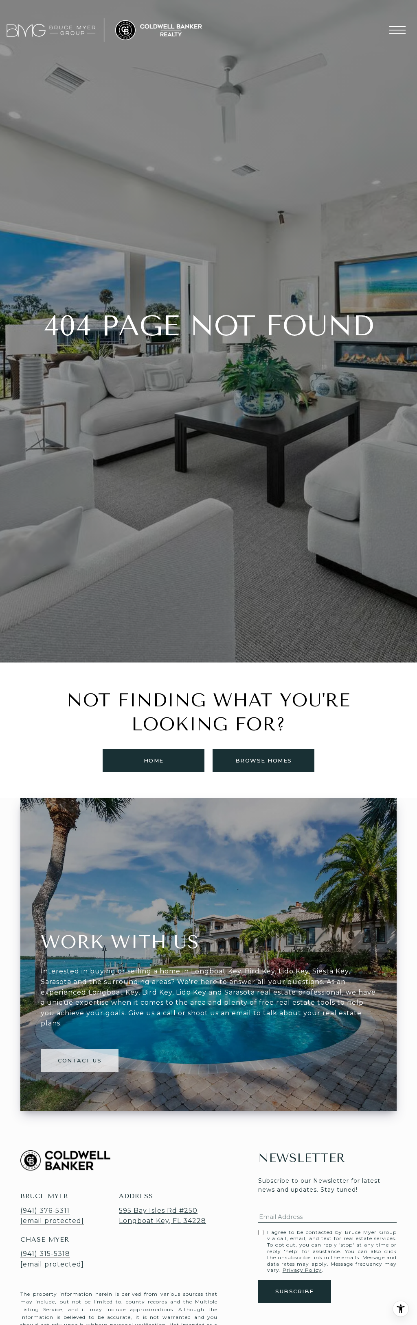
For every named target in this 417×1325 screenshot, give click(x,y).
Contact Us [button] (79, 1060)
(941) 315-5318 (45, 1254)
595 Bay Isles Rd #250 (158, 1210)
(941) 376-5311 (45, 1210)
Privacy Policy (302, 1270)
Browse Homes (263, 760)
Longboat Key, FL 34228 (162, 1221)
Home (154, 760)
